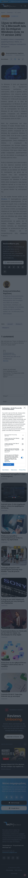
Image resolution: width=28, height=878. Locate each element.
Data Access (14, 469)
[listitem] (14, 435)
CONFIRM (8, 464)
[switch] (22, 439)
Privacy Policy (22, 469)
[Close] (25, 408)
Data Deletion (5, 469)
